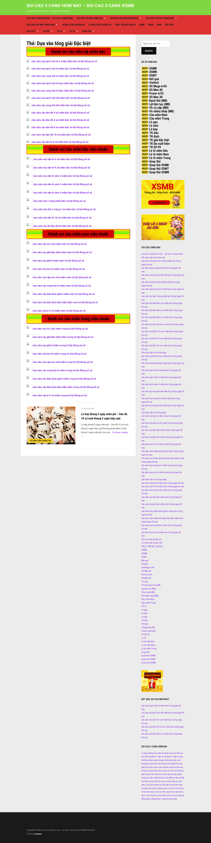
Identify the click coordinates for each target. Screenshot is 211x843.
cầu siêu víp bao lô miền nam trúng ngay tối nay (162, 483)
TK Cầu (46, 31)
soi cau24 (171, 763)
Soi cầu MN (167, 778)
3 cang (144, 753)
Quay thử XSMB (159, 165)
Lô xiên (153, 125)
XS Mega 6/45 (158, 86)
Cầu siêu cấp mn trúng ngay (41, 24)
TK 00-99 (155, 147)
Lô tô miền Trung (160, 158)
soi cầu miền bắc (154, 778)
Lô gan (153, 122)
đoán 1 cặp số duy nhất (166, 799)
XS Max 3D (156, 97)
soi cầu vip (146, 781)
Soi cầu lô (155, 774)
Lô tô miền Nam (159, 154)
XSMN (150, 24)
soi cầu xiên (170, 781)
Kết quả (169, 24)
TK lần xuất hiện (159, 143)
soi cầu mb (165, 774)
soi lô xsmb (161, 795)
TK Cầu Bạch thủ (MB (150, 585)
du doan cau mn (169, 753)
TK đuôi (154, 136)
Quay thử (86, 31)
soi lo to (166, 788)
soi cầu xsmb (153, 785)
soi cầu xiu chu (157, 781)
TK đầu (153, 133)
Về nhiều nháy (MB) (161, 111)
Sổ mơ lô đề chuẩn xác (73, 24)
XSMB (142, 24)
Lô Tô (72, 31)
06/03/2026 (89, 408)
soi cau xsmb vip (153, 771)
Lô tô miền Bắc (158, 150)
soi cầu (164, 771)
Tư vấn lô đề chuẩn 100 (100, 24)
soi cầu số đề (178, 778)
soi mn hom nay (174, 795)
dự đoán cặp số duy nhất (157, 760)
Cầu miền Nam (158, 115)
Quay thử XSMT (159, 168)
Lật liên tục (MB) (159, 104)
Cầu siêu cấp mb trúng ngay (124, 18)
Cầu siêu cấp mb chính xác (89, 18)
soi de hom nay (175, 785)
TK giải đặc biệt (159, 140)
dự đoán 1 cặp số (155, 756)
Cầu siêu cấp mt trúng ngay (160, 18)
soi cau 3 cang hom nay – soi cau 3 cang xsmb (80, 5)
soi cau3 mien (160, 763)
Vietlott (31, 31)
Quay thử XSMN (159, 172)
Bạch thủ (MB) (158, 100)
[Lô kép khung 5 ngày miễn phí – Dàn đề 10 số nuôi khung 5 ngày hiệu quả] (51, 425)
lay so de (172, 760)
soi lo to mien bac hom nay (166, 792)
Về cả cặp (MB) (159, 107)
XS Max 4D (156, 90)
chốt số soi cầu (154, 753)
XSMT (159, 24)
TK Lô (59, 31)
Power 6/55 (156, 93)
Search (149, 51)
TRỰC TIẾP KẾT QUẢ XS (125, 24)
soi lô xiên (151, 795)
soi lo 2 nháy (157, 788)
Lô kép (153, 129)
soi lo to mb (175, 788)
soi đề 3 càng (150, 799)
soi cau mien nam (154, 767)
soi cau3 (150, 763)
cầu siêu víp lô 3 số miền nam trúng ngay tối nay (162, 486)
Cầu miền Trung (159, 118)
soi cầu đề (163, 785)
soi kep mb (146, 788)
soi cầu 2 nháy (174, 771)
